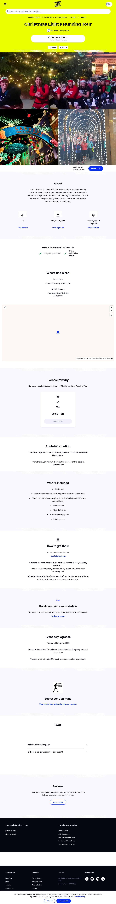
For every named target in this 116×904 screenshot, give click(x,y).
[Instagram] (98, 881)
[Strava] (104, 881)
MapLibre (79, 358)
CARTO (87, 358)
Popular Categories (67, 825)
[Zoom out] (111, 310)
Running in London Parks (16, 825)
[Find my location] (111, 315)
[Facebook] (87, 881)
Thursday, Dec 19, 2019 (58, 293)
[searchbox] (58, 11)
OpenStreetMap (97, 358)
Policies (35, 872)
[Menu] (22, 4)
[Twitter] (93, 881)
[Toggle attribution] (111, 358)
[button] (58, 333)
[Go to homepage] (58, 4)
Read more (57, 464)
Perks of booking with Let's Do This (58, 247)
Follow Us (89, 872)
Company (10, 872)
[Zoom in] (111, 307)
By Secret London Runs (60, 30)
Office (61, 872)
